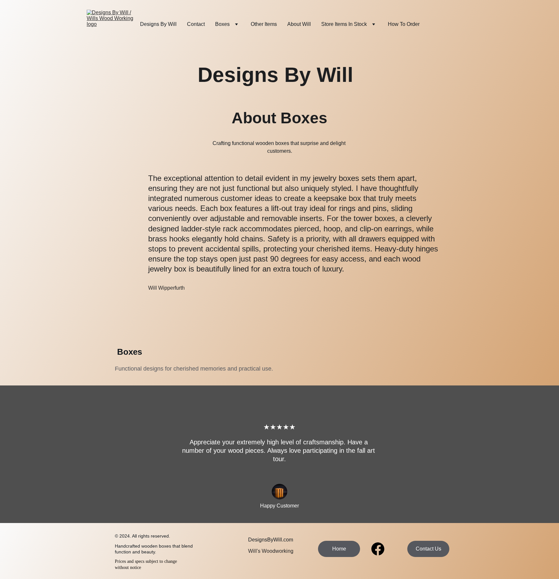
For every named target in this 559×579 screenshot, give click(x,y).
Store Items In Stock (344, 24)
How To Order (404, 24)
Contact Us (428, 548)
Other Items (264, 24)
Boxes (222, 24)
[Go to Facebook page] (377, 548)
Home (339, 548)
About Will (299, 24)
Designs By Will (158, 24)
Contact (196, 24)
